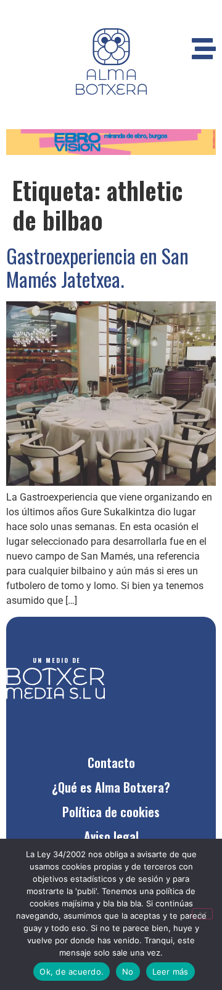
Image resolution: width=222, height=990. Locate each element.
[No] (202, 913)
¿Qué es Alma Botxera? (111, 787)
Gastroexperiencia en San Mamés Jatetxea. (97, 267)
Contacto (111, 762)
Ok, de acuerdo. (71, 971)
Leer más (170, 971)
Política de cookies (111, 811)
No (128, 971)
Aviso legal (111, 836)
